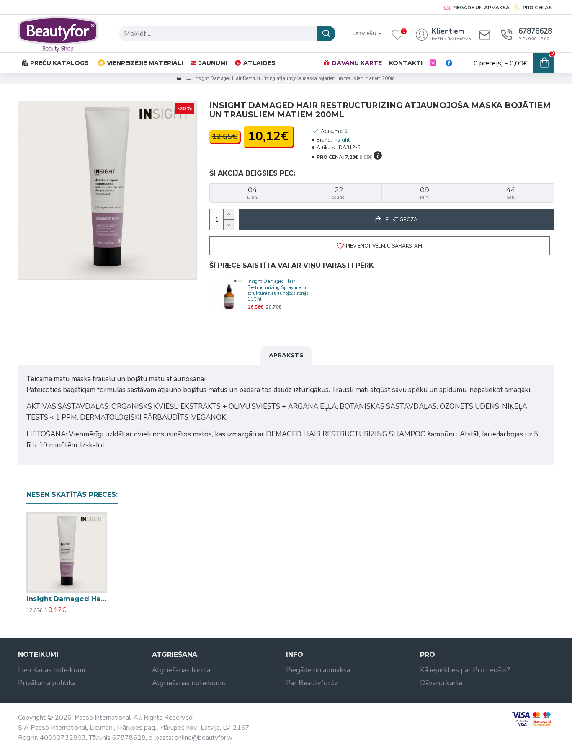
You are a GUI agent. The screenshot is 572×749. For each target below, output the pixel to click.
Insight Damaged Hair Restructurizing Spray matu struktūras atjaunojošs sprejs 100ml (277, 290)
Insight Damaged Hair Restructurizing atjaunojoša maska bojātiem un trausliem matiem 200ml (66, 599)
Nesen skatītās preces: (72, 494)
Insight (341, 140)
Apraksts (286, 355)
